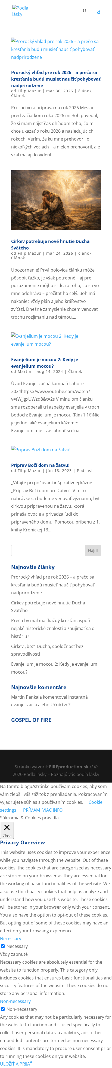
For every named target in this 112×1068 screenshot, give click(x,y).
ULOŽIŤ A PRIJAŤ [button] (16, 1064)
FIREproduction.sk (69, 767)
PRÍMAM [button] (31, 810)
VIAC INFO (52, 810)
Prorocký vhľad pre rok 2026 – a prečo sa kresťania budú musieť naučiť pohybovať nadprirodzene (56, 79)
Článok (18, 95)
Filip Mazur (29, 90)
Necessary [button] (10, 939)
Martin (25, 371)
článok (85, 90)
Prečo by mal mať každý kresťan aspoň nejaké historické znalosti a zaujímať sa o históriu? (53, 628)
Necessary (17, 946)
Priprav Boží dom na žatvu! (40, 465)
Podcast (85, 470)
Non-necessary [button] (15, 1001)
